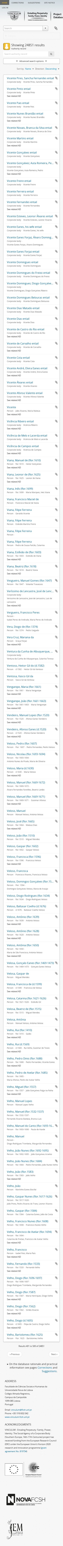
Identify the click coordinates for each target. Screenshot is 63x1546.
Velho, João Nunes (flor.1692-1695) (28, 1150)
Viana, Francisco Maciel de (23, 499)
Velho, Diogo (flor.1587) (21, 1292)
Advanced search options (31, 61)
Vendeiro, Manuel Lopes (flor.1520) (28, 715)
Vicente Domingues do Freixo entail (28, 273)
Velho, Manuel (15, 1136)
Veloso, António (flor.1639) (23, 917)
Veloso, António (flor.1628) (23, 931)
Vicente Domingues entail (22, 262)
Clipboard (56, 28)
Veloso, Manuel (16, 811)
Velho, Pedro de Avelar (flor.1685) (27, 1072)
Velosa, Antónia (16, 1019)
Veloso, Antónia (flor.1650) (23, 945)
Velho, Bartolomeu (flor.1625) (25, 1334)
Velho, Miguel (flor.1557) (21, 1087)
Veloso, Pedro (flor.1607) (22, 743)
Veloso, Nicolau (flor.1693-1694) (26, 754)
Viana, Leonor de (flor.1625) (23, 474)
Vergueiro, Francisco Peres (23, 612)
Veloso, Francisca (17, 871)
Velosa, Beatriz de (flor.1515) (24, 1009)
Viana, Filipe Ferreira (19, 510)
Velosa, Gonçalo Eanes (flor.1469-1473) (30, 963)
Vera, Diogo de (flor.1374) (22, 626)
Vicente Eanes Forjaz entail (23, 251)
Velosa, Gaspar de (18, 973)
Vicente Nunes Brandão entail (25, 113)
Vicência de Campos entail (23, 446)
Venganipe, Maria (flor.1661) (24, 687)
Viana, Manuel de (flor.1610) (24, 460)
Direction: (39, 68)
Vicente (11, 407)
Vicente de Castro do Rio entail (25, 329)
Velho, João (14, 1186)
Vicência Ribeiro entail (20, 421)
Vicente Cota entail (18, 357)
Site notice (49, 2)
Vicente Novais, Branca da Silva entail (29, 128)
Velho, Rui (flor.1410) (19, 1030)
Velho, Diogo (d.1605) (20, 1320)
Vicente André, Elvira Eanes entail (27, 368)
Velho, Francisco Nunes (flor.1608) (27, 1221)
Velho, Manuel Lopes (19, 1101)
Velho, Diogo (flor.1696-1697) (24, 1278)
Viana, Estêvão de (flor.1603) (24, 552)
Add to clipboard (56, 78)
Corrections (17, 2)
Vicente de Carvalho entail (23, 343)
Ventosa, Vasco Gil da (20, 676)
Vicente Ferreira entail (20, 191)
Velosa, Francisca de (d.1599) (24, 984)
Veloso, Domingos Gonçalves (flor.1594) (31, 881)
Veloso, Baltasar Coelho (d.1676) (26, 906)
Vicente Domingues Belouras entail (28, 297)
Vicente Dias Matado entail (23, 308)
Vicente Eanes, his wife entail (24, 227)
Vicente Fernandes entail (22, 202)
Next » (54, 1354)
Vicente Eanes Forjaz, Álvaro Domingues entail (35, 237)
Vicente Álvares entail (20, 382)
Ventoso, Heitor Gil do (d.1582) (25, 665)
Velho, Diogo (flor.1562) (21, 1306)
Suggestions (34, 2)
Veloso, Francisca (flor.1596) (24, 857)
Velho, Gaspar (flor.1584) (22, 1210)
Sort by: (20, 68)
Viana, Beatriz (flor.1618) (21, 566)
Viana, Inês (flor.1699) (20, 488)
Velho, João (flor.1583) (20, 1172)
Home (4, 2)
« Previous (15, 1354)
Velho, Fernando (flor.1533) (23, 1264)
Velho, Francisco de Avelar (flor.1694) (29, 1232)
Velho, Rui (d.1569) (18, 1044)
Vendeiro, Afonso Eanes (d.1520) (26, 729)
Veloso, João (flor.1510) (21, 835)
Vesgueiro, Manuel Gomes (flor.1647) (29, 580)
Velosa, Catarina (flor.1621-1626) (26, 998)
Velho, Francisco (17, 1249)
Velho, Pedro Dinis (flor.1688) (24, 1058)
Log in (5, 7)
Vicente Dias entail (18, 319)
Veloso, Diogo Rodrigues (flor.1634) (28, 895)
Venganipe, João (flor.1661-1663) (26, 701)
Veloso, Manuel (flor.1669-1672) (26, 782)
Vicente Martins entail (20, 138)
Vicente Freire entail (19, 181)
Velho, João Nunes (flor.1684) (24, 1161)
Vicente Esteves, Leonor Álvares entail (30, 216)
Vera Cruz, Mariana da (20, 637)
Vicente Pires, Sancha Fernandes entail (30, 78)
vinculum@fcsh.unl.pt (21, 1409)
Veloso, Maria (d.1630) (20, 768)
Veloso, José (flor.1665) (20, 821)
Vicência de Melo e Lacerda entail (27, 435)
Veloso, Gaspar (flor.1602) (22, 846)
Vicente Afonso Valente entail (24, 393)
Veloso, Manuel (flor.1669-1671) (26, 796)
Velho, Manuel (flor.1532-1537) (25, 1111)
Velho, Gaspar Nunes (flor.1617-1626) (29, 1196)
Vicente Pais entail (18, 103)
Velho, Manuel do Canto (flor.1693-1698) (31, 1126)
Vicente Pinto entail (19, 89)
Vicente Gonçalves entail (22, 152)
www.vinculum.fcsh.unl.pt (17, 1416)
